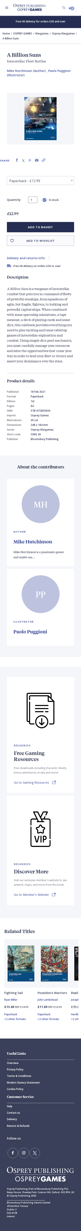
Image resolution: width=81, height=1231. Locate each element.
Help (9, 1106)
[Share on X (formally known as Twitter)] (23, 160)
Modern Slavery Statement (23, 1082)
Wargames (42, 33)
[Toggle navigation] (6, 7)
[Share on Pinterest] (30, 160)
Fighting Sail (13, 993)
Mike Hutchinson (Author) (26, 71)
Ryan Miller (10, 1000)
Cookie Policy (15, 1089)
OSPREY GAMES (22, 33)
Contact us (13, 1113)
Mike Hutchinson (32, 541)
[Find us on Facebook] (13, 1153)
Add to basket (40, 227)
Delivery (12, 1119)
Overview (13, 1063)
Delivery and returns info (26, 258)
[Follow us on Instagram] (24, 1153)
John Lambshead (48, 1000)
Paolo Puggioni (30, 631)
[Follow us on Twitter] (35, 1153)
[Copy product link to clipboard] (44, 160)
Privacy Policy (15, 1069)
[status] (32, 200)
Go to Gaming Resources (31, 782)
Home (6, 33)
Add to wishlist (40, 241)
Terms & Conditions (19, 1076)
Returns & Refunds (18, 1126)
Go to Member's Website (31, 895)
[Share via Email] (37, 160)
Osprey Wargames (63, 33)
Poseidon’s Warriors (52, 993)
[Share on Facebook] (17, 160)
